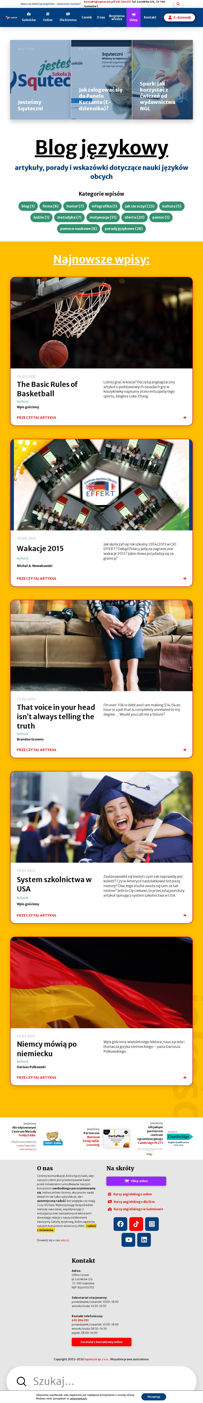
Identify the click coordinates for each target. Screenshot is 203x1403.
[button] (27, 17)
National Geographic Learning (91, 1141)
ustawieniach (78, 1398)
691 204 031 (123, 1)
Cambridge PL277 (150, 1143)
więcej (65, 1240)
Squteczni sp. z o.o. (96, 1359)
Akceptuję (153, 1397)
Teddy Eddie (27, 1135)
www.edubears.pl (28, 1149)
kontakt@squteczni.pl (99, 1)
